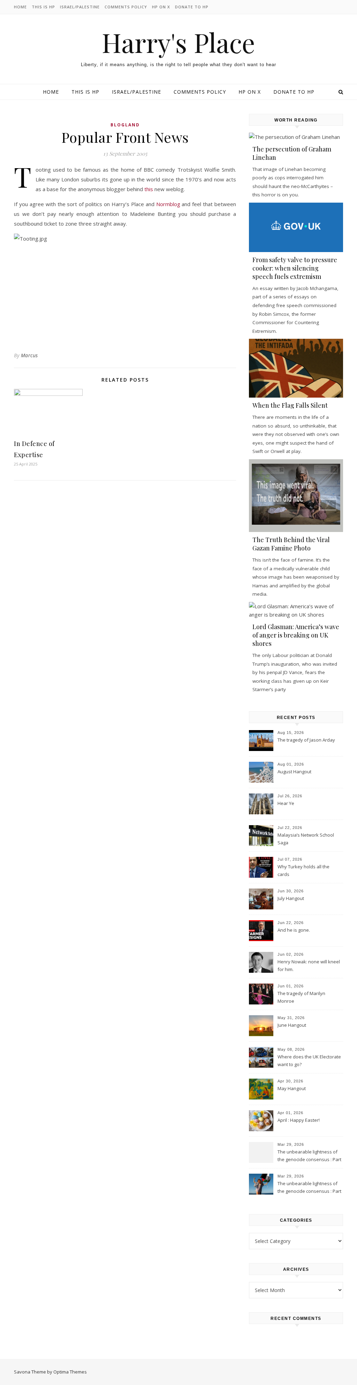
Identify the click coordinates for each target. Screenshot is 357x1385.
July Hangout (291, 898)
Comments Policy (126, 6)
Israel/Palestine (80, 6)
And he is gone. (294, 930)
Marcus (29, 355)
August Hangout (294, 771)
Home (20, 6)
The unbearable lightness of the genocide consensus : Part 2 (309, 1156)
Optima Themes (70, 1372)
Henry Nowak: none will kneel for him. (309, 965)
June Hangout (292, 1025)
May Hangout (292, 1088)
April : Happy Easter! (299, 1120)
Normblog (168, 204)
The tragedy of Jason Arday (306, 740)
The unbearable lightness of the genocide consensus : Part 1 (309, 1188)
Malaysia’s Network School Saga (306, 839)
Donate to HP (191, 6)
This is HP (43, 6)
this (148, 189)
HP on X (161, 6)
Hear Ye (286, 803)
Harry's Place (178, 42)
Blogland (125, 125)
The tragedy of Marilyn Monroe (301, 997)
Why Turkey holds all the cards (303, 870)
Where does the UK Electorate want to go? (309, 1060)
